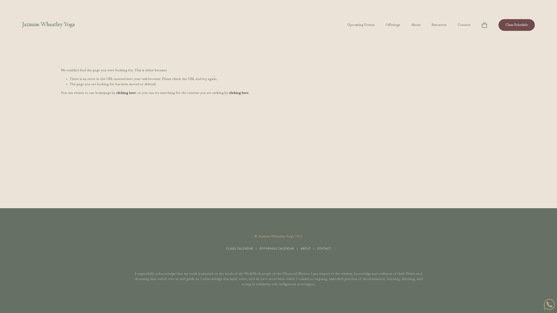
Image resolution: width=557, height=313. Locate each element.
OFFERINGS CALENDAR (276, 249)
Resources (439, 25)
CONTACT (324, 249)
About (416, 25)
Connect (464, 25)
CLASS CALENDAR (239, 249)
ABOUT (305, 249)
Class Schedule (516, 25)
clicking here (126, 93)
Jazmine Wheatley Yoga (48, 25)
